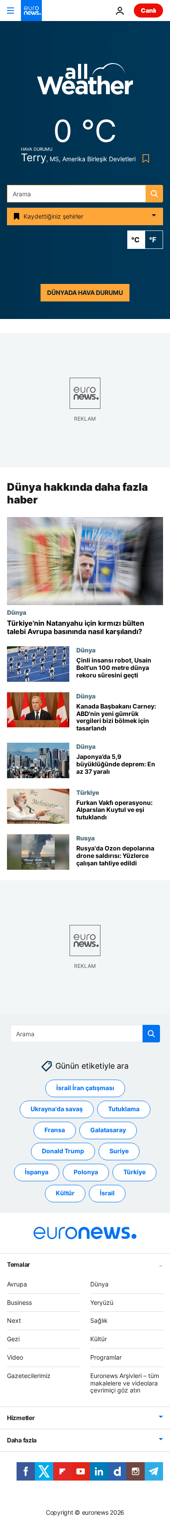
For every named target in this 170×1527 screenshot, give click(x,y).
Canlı (148, 10)
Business (19, 1302)
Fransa (54, 1130)
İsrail (107, 1193)
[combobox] (85, 193)
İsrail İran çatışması (85, 1087)
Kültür (65, 1193)
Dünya (16, 612)
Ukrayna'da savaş (57, 1108)
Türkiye (87, 792)
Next (14, 1320)
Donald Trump (63, 1151)
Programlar (106, 1357)
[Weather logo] (85, 81)
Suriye (119, 1151)
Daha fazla (22, 1440)
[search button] (154, 193)
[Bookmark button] (144, 158)
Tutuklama (123, 1108)
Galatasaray (108, 1130)
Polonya (86, 1172)
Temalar (18, 1264)
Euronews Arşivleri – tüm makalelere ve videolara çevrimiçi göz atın (124, 1383)
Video (15, 1357)
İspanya (36, 1172)
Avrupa (17, 1284)
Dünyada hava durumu (85, 292)
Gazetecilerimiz (29, 1375)
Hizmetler (20, 1417)
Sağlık (99, 1320)
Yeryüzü (101, 1302)
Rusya (85, 837)
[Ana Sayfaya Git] (31, 10)
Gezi (13, 1339)
